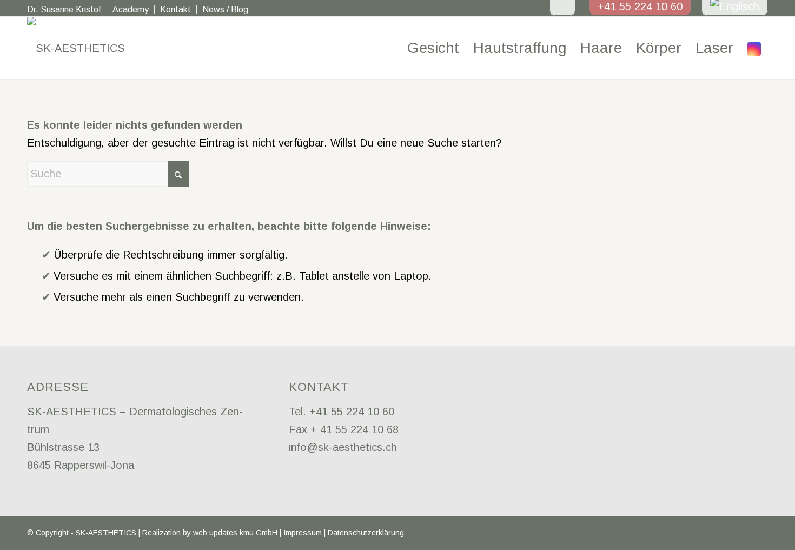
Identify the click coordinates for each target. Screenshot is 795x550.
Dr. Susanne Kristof (64, 9)
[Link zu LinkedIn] (744, 536)
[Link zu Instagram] (754, 48)
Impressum (302, 532)
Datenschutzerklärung (366, 532)
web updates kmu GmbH (235, 532)
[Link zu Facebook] (727, 536)
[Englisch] (734, 6)
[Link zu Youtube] (760, 536)
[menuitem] (67, 9)
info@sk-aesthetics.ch (343, 447)
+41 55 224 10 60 (351, 412)
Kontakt (175, 9)
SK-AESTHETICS (106, 532)
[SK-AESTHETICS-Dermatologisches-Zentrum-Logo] (76, 48)
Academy (130, 9)
